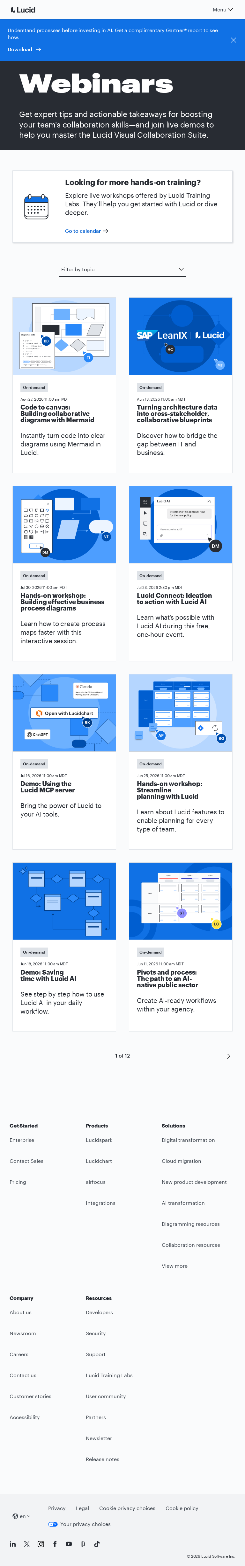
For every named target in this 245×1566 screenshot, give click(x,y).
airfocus (96, 1182)
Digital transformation (188, 1140)
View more (175, 1266)
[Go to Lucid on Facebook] (55, 1544)
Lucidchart (99, 1161)
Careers (19, 1354)
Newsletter (99, 1438)
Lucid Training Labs (109, 1375)
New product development (194, 1182)
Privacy (57, 1508)
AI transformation (183, 1203)
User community (106, 1396)
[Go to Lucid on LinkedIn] (13, 1544)
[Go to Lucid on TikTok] (97, 1544)
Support (96, 1354)
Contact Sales (26, 1161)
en (23, 1516)
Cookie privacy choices (127, 1508)
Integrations (100, 1203)
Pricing (18, 1182)
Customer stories (30, 1396)
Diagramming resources (191, 1224)
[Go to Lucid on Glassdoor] (83, 1544)
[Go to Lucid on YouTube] (69, 1544)
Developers (99, 1312)
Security (96, 1333)
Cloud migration (181, 1161)
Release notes (102, 1459)
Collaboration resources (191, 1245)
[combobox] (122, 269)
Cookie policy (182, 1508)
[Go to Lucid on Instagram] (41, 1544)
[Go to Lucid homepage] (31, 9)
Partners (96, 1417)
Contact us (23, 1375)
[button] (229, 1055)
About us (21, 1312)
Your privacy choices (85, 1524)
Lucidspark (99, 1140)
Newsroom (23, 1333)
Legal (82, 1508)
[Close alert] (233, 40)
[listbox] (122, 270)
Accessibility (25, 1417)
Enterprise (22, 1140)
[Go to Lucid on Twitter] (27, 1544)
